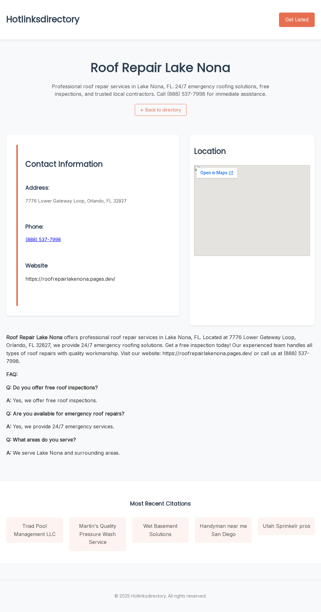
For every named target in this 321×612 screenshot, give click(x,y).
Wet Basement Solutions (160, 530)
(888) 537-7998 (43, 239)
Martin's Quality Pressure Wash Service (97, 534)
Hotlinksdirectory (43, 19)
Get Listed (296, 19)
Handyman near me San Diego (223, 530)
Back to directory (160, 109)
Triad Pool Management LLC (34, 530)
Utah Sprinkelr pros (286, 526)
